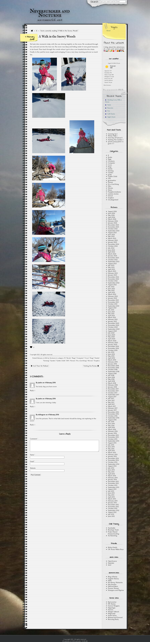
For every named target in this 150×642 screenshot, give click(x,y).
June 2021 (111, 312)
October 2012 (112, 508)
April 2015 (111, 451)
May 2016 (111, 426)
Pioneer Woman (113, 588)
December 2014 (113, 458)
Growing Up (112, 134)
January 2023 (112, 275)
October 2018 (112, 370)
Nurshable (111, 528)
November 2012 (113, 507)
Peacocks (110, 108)
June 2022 (111, 289)
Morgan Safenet (113, 612)
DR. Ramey (112, 604)
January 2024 (112, 256)
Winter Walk (112, 136)
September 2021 (113, 306)
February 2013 (112, 501)
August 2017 (112, 397)
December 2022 (113, 277)
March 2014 (112, 476)
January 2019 (112, 364)
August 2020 (112, 331)
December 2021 (113, 300)
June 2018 (111, 377)
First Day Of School (115, 138)
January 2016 (112, 433)
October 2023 (112, 260)
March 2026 (112, 219)
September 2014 (113, 464)
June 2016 (111, 424)
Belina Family (112, 547)
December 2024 (113, 244)
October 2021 (112, 304)
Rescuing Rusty (113, 619)
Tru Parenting (112, 536)
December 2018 (113, 366)
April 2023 (111, 269)
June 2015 (111, 447)
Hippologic (112, 608)
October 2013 (112, 485)
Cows (87, 358)
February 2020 (113, 343)
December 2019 (113, 346)
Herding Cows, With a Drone (113, 101)
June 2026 (111, 213)
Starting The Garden (115, 140)
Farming (46, 361)
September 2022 (113, 283)
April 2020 (111, 339)
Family (97, 358)
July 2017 (111, 398)
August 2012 (112, 512)
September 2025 (113, 231)
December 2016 (113, 412)
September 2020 (114, 329)
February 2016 (113, 431)
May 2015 (111, 449)
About (108, 31)
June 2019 (111, 354)
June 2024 (111, 250)
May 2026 (111, 215)
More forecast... (107, 85)
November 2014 (113, 460)
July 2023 (111, 265)
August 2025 (112, 233)
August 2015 (112, 443)
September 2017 (113, 395)
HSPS (110, 581)
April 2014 (111, 474)
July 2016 (111, 422)
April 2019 (111, 358)
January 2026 (112, 223)
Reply (32, 390)
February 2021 (112, 319)
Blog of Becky (112, 577)
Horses (72, 361)
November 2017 (113, 391)
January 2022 (112, 298)
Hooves (110, 610)
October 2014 (112, 462)
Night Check (111, 117)
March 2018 (112, 383)
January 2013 (112, 503)
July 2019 (111, 352)
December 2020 (113, 323)
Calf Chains (111, 114)
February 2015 (112, 454)
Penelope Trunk (113, 530)
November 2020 (113, 325)
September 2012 (113, 510)
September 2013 (113, 487)
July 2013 (111, 491)
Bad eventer (112, 602)
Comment (34, 439)
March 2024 (112, 254)
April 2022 (111, 292)
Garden (52, 361)
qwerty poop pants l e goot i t (115, 143)
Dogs (91, 358)
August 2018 (112, 373)
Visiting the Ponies (90, 366)
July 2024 (111, 248)
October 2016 (112, 416)
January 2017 (112, 410)
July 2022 (111, 287)
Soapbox (97, 361)
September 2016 (113, 418)
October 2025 (112, 229)
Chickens (111, 161)
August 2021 (112, 308)
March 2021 (112, 317)
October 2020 (113, 327)
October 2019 (112, 350)
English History (113, 579)
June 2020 (111, 335)
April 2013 (111, 497)
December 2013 (113, 481)
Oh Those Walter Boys (116, 549)
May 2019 (111, 356)
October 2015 (112, 439)
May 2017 (111, 402)
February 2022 (113, 296)
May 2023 (111, 267)
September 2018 (113, 371)
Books (69, 358)
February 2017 (112, 408)
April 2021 (111, 316)
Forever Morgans (114, 606)
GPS (67, 361)
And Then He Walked (40, 366)
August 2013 (112, 489)
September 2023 (113, 262)
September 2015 (113, 441)
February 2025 (113, 240)
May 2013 (111, 495)
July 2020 (111, 333)
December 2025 (113, 225)
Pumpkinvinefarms (114, 192)
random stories (113, 194)
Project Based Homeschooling (113, 533)
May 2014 (111, 472)
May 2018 (111, 379)
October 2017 (112, 393)
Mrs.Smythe (112, 584)
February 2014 (112, 478)
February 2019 (113, 362)
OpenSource (112, 561)
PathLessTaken (113, 586)
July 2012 (111, 514)
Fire (108, 111)
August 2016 (112, 420)
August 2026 (112, 211)
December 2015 (113, 435)
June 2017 (111, 400)
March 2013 (112, 499)
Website (33, 468)
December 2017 (113, 389)
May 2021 (111, 314)
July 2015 (111, 445)
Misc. (110, 186)
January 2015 (112, 456)
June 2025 (111, 235)
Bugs (73, 358)
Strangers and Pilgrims (116, 590)
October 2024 (112, 246)
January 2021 (112, 321)
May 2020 (111, 337)
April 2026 (111, 217)
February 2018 (113, 385)
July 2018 (111, 375)
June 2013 (111, 493)
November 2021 (113, 302)
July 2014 (111, 468)
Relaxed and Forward (115, 617)
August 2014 (112, 466)
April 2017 (111, 404)
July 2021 (111, 310)
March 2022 (112, 294)
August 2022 (112, 285)
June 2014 (111, 470)
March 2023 (112, 271)
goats (110, 175)
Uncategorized (113, 200)
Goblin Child (61, 361)
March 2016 (112, 429)
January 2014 (112, 479)
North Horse (112, 615)
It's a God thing (81, 361)
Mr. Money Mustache (115, 582)
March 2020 (112, 341)
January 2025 (112, 242)
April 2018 (111, 381)
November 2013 (113, 483)
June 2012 (111, 516)
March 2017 (112, 406)
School (110, 196)
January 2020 (112, 345)
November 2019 (113, 348)
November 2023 (113, 258)
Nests (109, 105)
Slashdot (111, 563)
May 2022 (111, 290)
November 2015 (113, 437)
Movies (90, 361)
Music (110, 190)
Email (32, 461)
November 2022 (113, 279)
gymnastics (112, 180)
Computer (80, 358)
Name (32, 455)
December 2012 (113, 505)
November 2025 (113, 227)
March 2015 (112, 453)
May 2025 (111, 236)
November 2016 (113, 414)
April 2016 (111, 427)
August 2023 (112, 263)
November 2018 (113, 368)
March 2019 (112, 360)
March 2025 (112, 238)
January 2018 (112, 387)
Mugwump (111, 613)
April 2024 (111, 252)
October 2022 (112, 281)
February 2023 (113, 273)
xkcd (109, 565)
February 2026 (113, 221)
